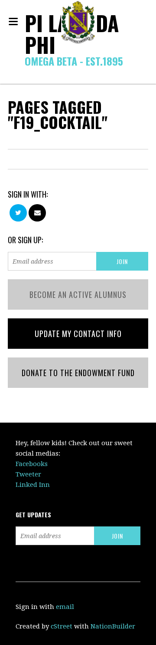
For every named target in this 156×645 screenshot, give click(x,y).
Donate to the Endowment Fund (78, 372)
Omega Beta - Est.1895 (74, 61)
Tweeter (28, 474)
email (65, 607)
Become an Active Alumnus (78, 294)
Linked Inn (33, 485)
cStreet (61, 626)
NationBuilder (113, 626)
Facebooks (32, 464)
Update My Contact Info (78, 333)
